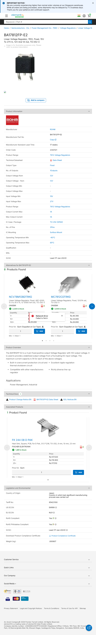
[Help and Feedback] (89, 628)
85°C (52, 243)
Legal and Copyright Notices (31, 608)
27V (51, 201)
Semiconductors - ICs (20, 28)
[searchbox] (46, 22)
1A (51, 212)
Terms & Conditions (51, 608)
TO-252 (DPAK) (56, 222)
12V (51, 176)
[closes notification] (93, 3)
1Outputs (53, 170)
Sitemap (83, 608)
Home (6, 28)
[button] (6, 16)
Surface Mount (56, 232)
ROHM (52, 129)
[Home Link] (22, 16)
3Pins (52, 227)
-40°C (52, 237)
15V (51, 196)
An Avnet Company (11, 622)
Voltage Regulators (68, 28)
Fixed (52, 165)
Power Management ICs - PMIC (45, 28)
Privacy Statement (11, 608)
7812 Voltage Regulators (60, 155)
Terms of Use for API (69, 608)
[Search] (90, 22)
